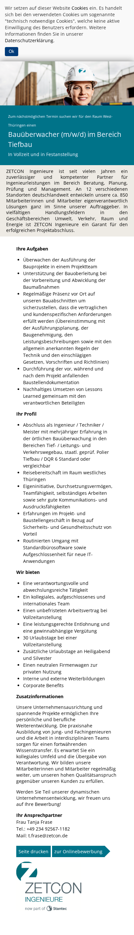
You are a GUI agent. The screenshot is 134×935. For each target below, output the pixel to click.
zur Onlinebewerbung (78, 851)
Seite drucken (33, 851)
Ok (11, 51)
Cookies (80, 8)
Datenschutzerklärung (29, 40)
